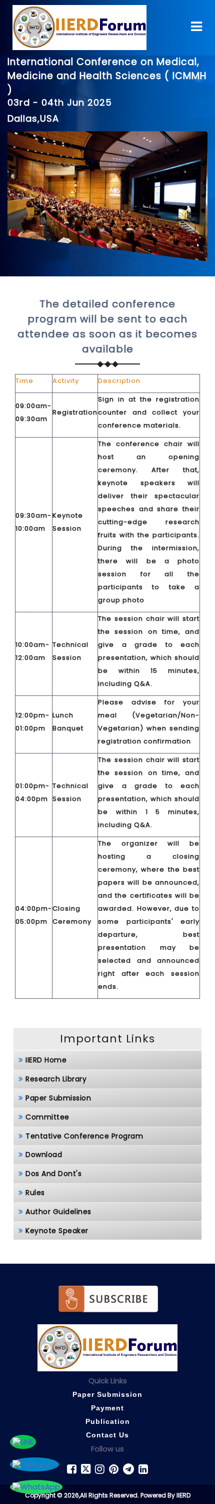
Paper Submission (58, 1098)
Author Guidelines (59, 1212)
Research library (56, 1079)
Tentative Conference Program (84, 1136)
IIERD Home (46, 1060)
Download (44, 1155)
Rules (35, 1193)
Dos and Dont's (54, 1174)
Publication (108, 1421)
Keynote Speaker (57, 1231)
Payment (107, 1408)
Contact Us (107, 1435)
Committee (48, 1117)
